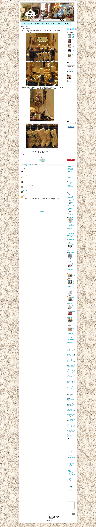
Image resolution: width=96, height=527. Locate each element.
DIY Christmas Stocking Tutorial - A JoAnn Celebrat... (71, 466)
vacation (74, 429)
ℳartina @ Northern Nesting (27, 185)
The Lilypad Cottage (71, 224)
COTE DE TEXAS (70, 235)
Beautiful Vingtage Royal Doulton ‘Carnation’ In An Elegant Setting (71, 178)
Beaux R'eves (70, 317)
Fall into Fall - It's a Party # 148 (70, 455)
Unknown (24, 195)
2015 (68, 445)
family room (72, 369)
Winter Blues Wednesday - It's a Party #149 (71, 451)
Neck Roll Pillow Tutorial (73, 50)
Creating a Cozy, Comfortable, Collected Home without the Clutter (71, 183)
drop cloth (72, 365)
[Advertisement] (71, 98)
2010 (68, 491)
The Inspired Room (70, 181)
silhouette (72, 416)
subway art (69, 420)
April (69, 484)
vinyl (74, 431)
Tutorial (68, 426)
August (69, 479)
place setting (68, 405)
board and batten (69, 350)
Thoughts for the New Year (73, 264)
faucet (70, 370)
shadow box (68, 416)
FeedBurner (72, 71)
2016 (68, 444)
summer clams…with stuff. (71, 324)
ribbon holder (69, 413)
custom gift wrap (72, 361)
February (69, 486)
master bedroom (73, 393)
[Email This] (33, 164)
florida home (72, 371)
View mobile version (42, 211)
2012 (68, 489)
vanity (74, 430)
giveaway (72, 377)
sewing (73, 415)
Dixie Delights (25, 190)
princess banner (69, 408)
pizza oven (72, 404)
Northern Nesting (70, 303)
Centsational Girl (70, 228)
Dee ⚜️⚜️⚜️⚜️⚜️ (25, 175)
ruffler (71, 414)
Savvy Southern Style (71, 242)
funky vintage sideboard (73, 328)
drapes (69, 365)
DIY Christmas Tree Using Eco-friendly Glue (71, 469)
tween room (72, 426)
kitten (73, 385)
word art (68, 435)
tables (71, 421)
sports (68, 418)
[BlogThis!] (33, 164)
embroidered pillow (72, 367)
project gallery (73, 408)
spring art (72, 418)
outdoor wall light (70, 399)
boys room (72, 351)
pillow (71, 403)
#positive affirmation (69, 346)
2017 (68, 443)
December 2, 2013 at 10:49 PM (27, 201)
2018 (68, 442)
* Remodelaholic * (70, 231)
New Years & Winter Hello (73, 255)
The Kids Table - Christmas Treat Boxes (70, 453)
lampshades (72, 387)
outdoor (68, 398)
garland (68, 376)
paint (67, 400)
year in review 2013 (69, 436)
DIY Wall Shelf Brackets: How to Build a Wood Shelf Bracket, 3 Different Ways (71, 233)
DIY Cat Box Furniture (70, 202)
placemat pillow (73, 405)
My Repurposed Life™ (71, 239)
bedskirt (72, 348)
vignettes (69, 431)
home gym (71, 382)
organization (69, 397)
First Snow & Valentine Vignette (73, 312)
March (69, 485)
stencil (71, 419)
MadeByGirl (69, 279)
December (70, 449)
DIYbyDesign (70, 80)
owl (73, 399)
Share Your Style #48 (73, 305)
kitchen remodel (69, 385)
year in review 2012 (72, 435)
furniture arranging (69, 374)
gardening (73, 375)
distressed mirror (71, 364)
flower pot (68, 372)
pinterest (69, 404)
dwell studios (72, 366)
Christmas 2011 (69, 355)
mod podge (68, 395)
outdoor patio (73, 398)
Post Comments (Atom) (28, 213)
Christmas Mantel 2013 (71, 474)
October (69, 477)
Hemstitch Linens (51, 199)
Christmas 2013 (25, 165)
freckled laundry (70, 333)
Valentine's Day (70, 430)
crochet (71, 360)
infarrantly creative (70, 342)
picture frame (68, 403)
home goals (70, 381)
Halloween (69, 380)
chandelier (68, 353)
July (69, 480)
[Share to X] (34, 164)
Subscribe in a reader (70, 157)
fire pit (73, 370)
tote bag (71, 424)
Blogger (52, 520)
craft (71, 359)
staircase (68, 419)
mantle (71, 392)
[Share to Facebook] (35, 164)
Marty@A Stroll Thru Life (26, 180)
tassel (73, 421)
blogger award (72, 349)
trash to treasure (72, 425)
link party (70, 390)
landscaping (68, 388)
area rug (74, 346)
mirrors (73, 394)
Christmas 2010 (69, 354)
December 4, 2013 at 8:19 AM (27, 206)
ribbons (73, 413)
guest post (68, 379)
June (69, 481)
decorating (68, 362)
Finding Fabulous (70, 296)
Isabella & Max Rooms (71, 339)
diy (74, 364)
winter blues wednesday (71, 434)
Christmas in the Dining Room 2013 (71, 457)
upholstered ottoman (69, 429)
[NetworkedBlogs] (71, 126)
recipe (74, 409)
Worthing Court (70, 192)
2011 (68, 490)
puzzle (68, 409)
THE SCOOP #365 (70, 260)
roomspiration (68, 414)
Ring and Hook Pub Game (73, 40)
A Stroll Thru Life (70, 189)
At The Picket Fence (71, 286)
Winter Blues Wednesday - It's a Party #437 (73, 46)
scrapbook (69, 415)
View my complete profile (70, 81)
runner (74, 414)
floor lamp (68, 371)
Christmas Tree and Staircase (71, 459)
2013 (68, 448)
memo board (69, 394)
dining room (69, 363)
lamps (73, 386)
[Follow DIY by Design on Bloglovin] (71, 123)
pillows (74, 403)
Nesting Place (70, 185)
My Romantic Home (71, 273)
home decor (73, 380)
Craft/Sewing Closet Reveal (73, 55)
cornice (69, 359)
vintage (72, 431)
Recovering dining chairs (71, 410)
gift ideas (71, 376)
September (70, 478)
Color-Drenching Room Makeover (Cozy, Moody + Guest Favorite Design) (71, 199)
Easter (67, 367)
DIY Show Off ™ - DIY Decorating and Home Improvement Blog (71, 197)
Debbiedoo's (70, 166)
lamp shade (68, 386)
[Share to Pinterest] (36, 164)
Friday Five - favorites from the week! (73, 299)
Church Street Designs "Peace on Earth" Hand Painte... (71, 464)
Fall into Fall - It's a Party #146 (70, 473)
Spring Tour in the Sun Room (73, 244)
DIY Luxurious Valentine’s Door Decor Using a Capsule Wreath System (71, 214)
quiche (71, 409)
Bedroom (69, 348)
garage (70, 375)
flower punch (72, 372)
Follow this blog (71, 127)
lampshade (68, 387)
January (69, 487)
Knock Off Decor (70, 201)
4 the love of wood (70, 217)
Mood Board (72, 395)
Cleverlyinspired (70, 269)
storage (74, 419)
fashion (68, 370)
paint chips (71, 400)
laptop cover (72, 388)
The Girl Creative (70, 204)
